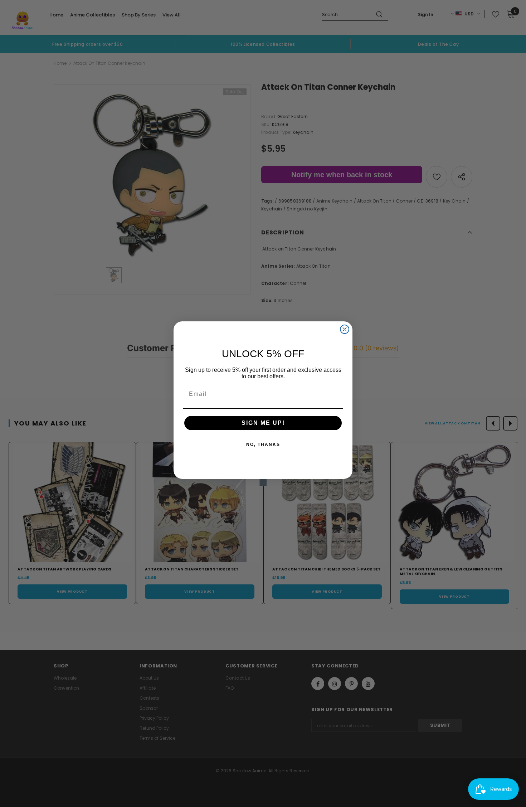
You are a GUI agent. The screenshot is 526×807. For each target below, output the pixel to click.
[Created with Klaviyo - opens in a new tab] (263, 482)
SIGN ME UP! (263, 423)
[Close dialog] (344, 329)
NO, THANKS (263, 444)
